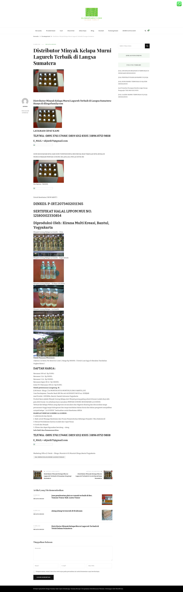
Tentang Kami (113, 30)
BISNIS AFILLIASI (129, 30)
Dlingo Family (50, 589)
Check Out (70, 30)
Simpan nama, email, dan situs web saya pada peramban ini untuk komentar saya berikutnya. (68, 571)
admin (25, 106)
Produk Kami (50, 30)
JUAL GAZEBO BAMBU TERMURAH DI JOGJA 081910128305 (132, 96)
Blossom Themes (99, 589)
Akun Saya (82, 30)
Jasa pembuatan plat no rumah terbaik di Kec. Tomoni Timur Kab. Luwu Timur (71, 496)
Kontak (101, 30)
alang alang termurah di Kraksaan (66, 511)
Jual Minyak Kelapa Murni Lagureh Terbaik (49, 457)
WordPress (119, 589)
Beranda (38, 30)
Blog (92, 30)
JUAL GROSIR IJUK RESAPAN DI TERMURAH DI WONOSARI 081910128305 (133, 72)
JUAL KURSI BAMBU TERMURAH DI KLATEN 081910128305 (132, 83)
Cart (61, 30)
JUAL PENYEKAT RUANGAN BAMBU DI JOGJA (133, 77)
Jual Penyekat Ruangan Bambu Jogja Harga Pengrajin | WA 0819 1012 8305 (133, 89)
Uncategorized (50, 44)
